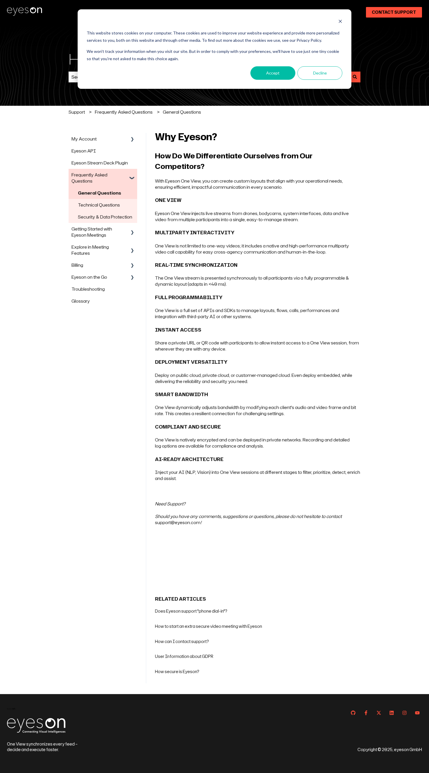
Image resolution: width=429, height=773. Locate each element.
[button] (132, 139)
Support (77, 112)
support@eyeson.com (177, 522)
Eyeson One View (173, 213)
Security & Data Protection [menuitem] (105, 217)
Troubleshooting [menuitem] (88, 289)
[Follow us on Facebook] (366, 712)
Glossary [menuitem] (81, 301)
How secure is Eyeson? (177, 671)
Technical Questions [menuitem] (99, 205)
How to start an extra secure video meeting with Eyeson (208, 626)
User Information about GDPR (184, 656)
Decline (320, 72)
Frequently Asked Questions (124, 112)
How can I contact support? (182, 641)
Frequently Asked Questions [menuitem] (89, 178)
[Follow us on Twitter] (378, 712)
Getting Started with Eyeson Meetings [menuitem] (92, 232)
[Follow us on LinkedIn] (391, 712)
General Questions (182, 112)
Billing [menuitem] (77, 265)
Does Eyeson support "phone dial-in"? (191, 611)
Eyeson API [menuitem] (84, 151)
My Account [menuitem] (84, 139)
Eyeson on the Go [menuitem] (89, 277)
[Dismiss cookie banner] (340, 22)
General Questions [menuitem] (99, 193)
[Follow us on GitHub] (353, 712)
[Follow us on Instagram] (404, 712)
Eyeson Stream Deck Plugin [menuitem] (100, 163)
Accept (273, 72)
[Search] (354, 77)
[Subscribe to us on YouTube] (417, 712)
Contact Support (394, 12)
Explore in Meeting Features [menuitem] (90, 250)
